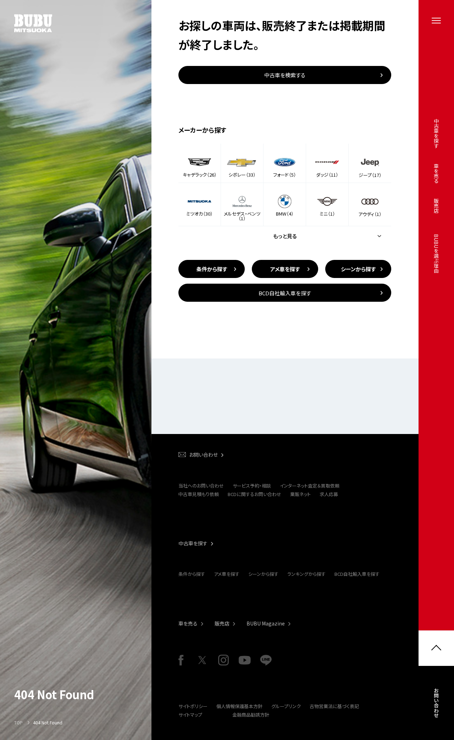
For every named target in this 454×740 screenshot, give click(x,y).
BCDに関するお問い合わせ (254, 494)
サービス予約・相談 (252, 485)
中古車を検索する (284, 75)
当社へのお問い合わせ (201, 485)
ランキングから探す (306, 574)
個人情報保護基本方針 (239, 706)
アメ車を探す (226, 574)
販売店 (222, 623)
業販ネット (300, 494)
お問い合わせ (436, 703)
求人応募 (329, 494)
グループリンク (286, 706)
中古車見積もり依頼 (198, 494)
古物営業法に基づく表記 (334, 706)
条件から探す (191, 574)
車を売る (188, 623)
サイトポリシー (192, 706)
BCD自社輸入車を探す (357, 574)
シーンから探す (263, 574)
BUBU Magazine (266, 623)
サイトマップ (190, 714)
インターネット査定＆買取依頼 (309, 485)
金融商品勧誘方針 (250, 714)
